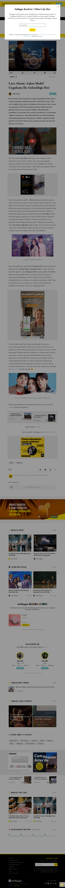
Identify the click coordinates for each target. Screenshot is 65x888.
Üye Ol (32, 30)
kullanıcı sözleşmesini (42, 34)
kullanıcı (50, 34)
